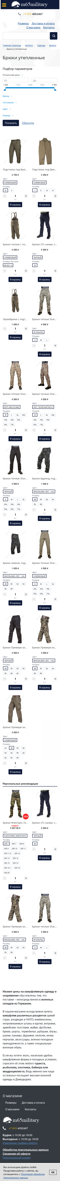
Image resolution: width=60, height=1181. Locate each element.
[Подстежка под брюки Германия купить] (44, 151)
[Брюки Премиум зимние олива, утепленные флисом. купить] (15, 708)
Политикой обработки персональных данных (24, 1175)
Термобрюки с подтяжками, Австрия (23, 319)
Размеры (23, 23)
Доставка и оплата (43, 23)
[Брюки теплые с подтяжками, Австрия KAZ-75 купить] (15, 226)
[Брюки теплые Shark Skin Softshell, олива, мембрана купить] (44, 544)
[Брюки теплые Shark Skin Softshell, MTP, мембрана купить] (15, 375)
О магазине (33, 27)
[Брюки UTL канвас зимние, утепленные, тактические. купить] (44, 226)
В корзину (15, 204)
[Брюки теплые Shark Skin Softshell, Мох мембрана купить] (44, 375)
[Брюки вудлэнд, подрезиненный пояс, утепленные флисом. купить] (44, 460)
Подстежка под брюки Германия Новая (25, 169)
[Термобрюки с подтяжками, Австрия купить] (15, 301)
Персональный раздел (16, 1158)
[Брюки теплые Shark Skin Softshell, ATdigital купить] (44, 301)
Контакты (49, 27)
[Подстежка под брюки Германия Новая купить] (15, 151)
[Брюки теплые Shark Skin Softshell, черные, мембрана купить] (15, 460)
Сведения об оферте (16, 1154)
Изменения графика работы (20, 1143)
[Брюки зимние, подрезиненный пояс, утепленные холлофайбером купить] (15, 544)
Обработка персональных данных (26, 1150)
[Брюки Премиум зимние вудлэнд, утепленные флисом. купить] (44, 629)
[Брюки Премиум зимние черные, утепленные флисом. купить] (15, 629)
